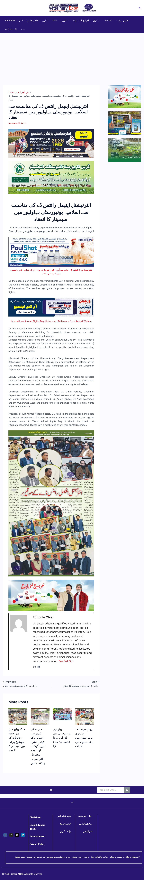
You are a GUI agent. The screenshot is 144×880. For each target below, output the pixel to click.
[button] (140, 8)
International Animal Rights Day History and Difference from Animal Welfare (51, 321)
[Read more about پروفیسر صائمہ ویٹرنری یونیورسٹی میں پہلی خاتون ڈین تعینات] (84, 723)
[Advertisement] (72, 54)
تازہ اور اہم (11, 29)
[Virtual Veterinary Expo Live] (51, 306)
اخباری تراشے (122, 20)
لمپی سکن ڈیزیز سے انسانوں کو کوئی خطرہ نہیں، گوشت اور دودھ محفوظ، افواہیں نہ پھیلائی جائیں (38, 746)
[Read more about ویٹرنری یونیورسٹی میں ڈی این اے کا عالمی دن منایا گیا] (62, 713)
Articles (108, 20)
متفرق (96, 20)
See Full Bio (65, 661)
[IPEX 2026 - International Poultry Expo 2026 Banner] (51, 143)
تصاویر (65, 20)
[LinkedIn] (38, 666)
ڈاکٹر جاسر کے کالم (28, 20)
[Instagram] (34, 666)
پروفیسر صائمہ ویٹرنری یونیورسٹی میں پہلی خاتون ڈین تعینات (84, 737)
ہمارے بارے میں (85, 816)
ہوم (23, 29)
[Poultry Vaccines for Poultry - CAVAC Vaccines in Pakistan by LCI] (51, 251)
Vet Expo (10, 20)
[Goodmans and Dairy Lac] (51, 595)
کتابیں (45, 20)
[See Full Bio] (74, 661)
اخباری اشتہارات (81, 20)
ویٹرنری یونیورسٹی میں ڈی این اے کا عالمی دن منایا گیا (62, 737)
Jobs (55, 20)
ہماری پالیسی (86, 823)
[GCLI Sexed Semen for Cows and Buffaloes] (51, 177)
